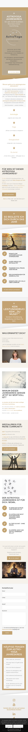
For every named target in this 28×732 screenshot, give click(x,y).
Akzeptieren (9, 726)
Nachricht (4, 610)
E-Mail (4, 597)
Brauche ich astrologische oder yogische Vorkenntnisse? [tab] (14, 671)
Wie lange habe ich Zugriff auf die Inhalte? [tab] (14, 663)
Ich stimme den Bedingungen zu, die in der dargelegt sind (13, 628)
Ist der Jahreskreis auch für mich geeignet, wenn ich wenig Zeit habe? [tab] (14, 685)
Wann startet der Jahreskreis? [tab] (13, 659)
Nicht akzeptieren (18, 726)
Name (4, 591)
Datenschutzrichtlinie (7, 629)
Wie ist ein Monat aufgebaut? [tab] (13, 667)
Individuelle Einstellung (14, 729)
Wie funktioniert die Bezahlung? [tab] (14, 675)
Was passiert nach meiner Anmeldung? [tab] (12, 679)
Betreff (4, 604)
